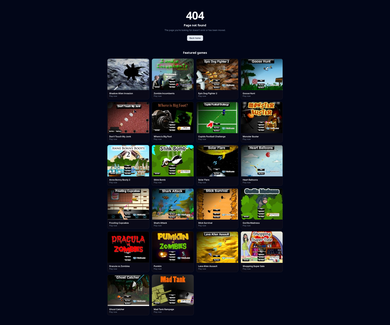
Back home (195, 38)
